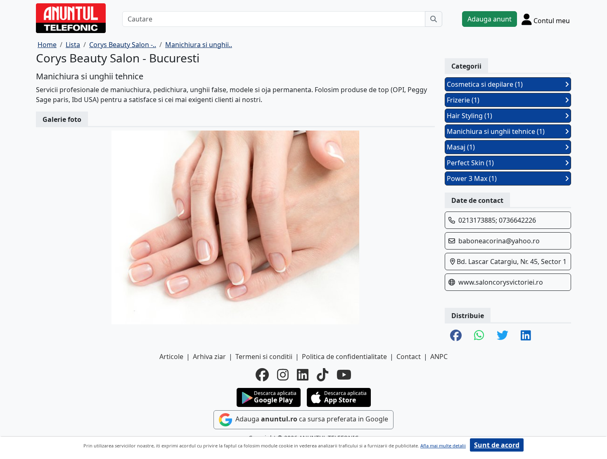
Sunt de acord (496, 444)
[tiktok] (322, 375)
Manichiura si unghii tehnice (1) (496, 131)
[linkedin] (302, 375)
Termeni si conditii (263, 356)
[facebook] (262, 375)
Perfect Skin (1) (470, 162)
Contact (408, 356)
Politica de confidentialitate (344, 356)
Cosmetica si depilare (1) (485, 84)
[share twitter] (502, 336)
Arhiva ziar (209, 356)
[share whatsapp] (479, 336)
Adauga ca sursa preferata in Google (311, 418)
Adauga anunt (489, 19)
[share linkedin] (525, 336)
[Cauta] (433, 19)
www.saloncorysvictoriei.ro (500, 282)
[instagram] (283, 375)
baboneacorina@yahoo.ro (499, 240)
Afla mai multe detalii (443, 445)
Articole (171, 356)
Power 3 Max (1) (472, 178)
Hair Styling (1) (469, 115)
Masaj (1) (461, 147)
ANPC (439, 356)
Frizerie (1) (463, 100)
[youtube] (344, 375)
